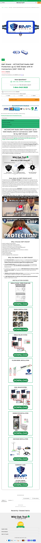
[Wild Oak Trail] (20, 3)
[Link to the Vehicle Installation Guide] (20, 319)
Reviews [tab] (3, 500)
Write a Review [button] (36, 498)
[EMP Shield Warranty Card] (20, 487)
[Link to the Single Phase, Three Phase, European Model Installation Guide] (20, 294)
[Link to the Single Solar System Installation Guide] (20, 345)
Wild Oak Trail (20, 537)
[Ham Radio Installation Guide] (20, 461)
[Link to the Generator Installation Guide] (20, 435)
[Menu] (0, 3)
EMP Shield (6, 7)
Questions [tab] (10, 500)
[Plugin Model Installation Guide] (20, 383)
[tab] (20, 118)
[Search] (36, 3)
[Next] (39, 28)
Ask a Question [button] (26, 498)
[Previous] (2, 28)
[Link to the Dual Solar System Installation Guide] (20, 410)
